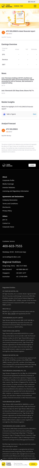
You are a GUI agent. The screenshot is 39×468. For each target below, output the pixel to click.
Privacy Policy (7, 211)
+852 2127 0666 (21, 266)
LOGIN (32, 165)
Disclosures (6, 207)
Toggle (35, 6)
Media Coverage (8, 184)
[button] (19, 32)
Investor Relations (8, 187)
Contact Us (6, 223)
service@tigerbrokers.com (11, 257)
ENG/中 (32, 2)
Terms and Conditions (10, 204)
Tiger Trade (14, 6)
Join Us (4, 220)
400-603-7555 (12, 246)
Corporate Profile (8, 180)
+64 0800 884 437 (22, 269)
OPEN (33, 464)
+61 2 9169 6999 (21, 277)
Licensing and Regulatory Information (15, 191)
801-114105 (11, 313)
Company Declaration (9, 200)
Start (34, 114)
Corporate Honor (8, 227)
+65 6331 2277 (21, 273)
